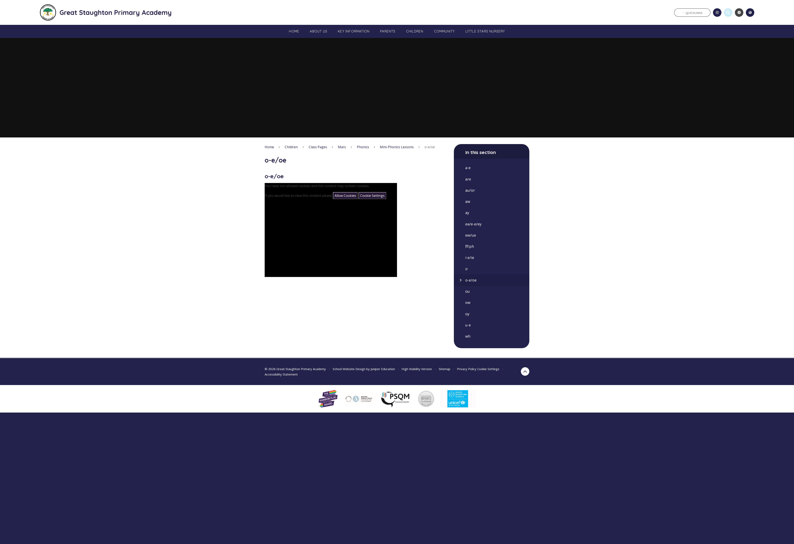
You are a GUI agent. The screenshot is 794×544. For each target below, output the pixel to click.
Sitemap (444, 369)
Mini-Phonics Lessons (397, 147)
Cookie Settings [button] (488, 369)
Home (269, 147)
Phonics (363, 147)
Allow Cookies (345, 195)
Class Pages (318, 147)
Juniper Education (383, 369)
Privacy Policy (466, 369)
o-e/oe (430, 147)
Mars (342, 147)
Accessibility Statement (281, 374)
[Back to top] (525, 371)
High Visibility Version (417, 369)
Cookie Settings (372, 195)
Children (291, 147)
